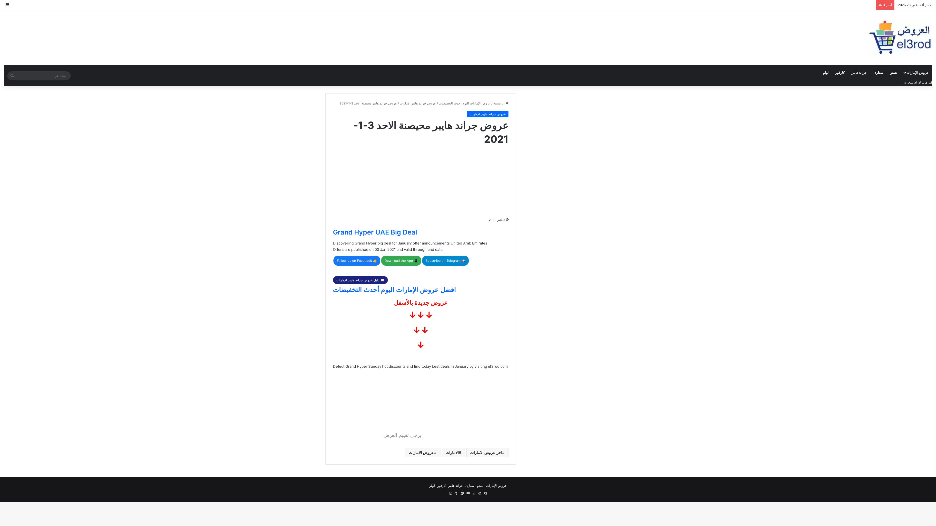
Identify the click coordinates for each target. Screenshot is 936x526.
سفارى (879, 72)
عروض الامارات (421, 452)
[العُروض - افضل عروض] (899, 38)
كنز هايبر (926, 82)
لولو (826, 72)
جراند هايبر (859, 72)
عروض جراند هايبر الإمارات (418, 103)
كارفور (840, 72)
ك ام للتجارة (912, 82)
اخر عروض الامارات (486, 452)
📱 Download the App (401, 261)
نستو (893, 72)
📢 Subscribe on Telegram (445, 261)
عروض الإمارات (918, 72)
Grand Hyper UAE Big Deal (375, 232)
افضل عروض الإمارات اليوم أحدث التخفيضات (394, 290)
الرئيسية (499, 103)
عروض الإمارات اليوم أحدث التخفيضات (465, 103)
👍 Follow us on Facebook (357, 261)
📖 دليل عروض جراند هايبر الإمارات (360, 280)
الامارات (452, 452)
